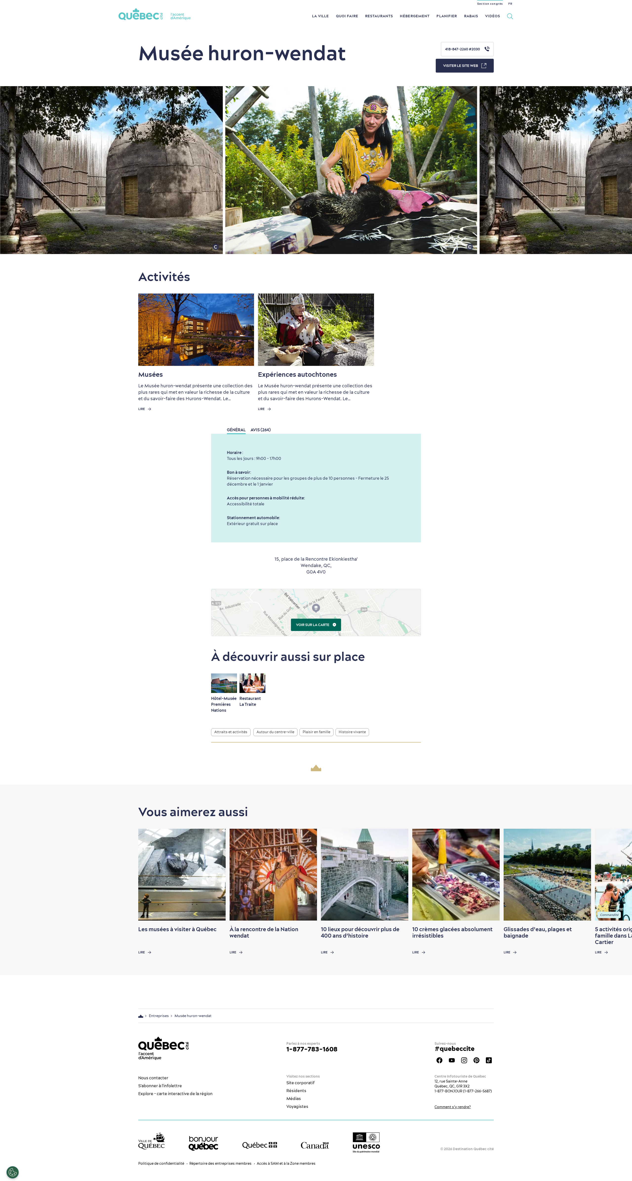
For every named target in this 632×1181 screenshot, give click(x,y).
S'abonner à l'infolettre (160, 1085)
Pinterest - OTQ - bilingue (476, 1060)
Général (236, 429)
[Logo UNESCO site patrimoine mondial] (366, 1142)
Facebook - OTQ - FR (439, 1060)
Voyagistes (297, 1106)
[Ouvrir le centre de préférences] (12, 1172)
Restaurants (379, 16)
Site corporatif (300, 1082)
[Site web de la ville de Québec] (151, 1140)
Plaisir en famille (316, 732)
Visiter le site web (460, 65)
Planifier (446, 16)
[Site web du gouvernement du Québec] (259, 1145)
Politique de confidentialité (161, 1163)
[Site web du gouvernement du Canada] (315, 1145)
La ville (320, 16)
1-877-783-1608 (311, 1049)
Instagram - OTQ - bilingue (464, 1060)
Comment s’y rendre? (452, 1107)
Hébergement (415, 16)
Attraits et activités (230, 732)
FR (510, 3)
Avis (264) (261, 429)
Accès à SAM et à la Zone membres (286, 1163)
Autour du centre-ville (275, 732)
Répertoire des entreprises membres (220, 1163)
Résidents (296, 1090)
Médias (293, 1098)
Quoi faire (347, 16)
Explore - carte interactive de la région (175, 1093)
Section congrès (490, 3)
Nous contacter (153, 1077)
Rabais (471, 16)
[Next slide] (618, 874)
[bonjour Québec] (203, 1143)
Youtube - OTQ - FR (452, 1060)
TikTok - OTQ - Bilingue (489, 1060)
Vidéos (492, 16)
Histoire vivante (352, 732)
